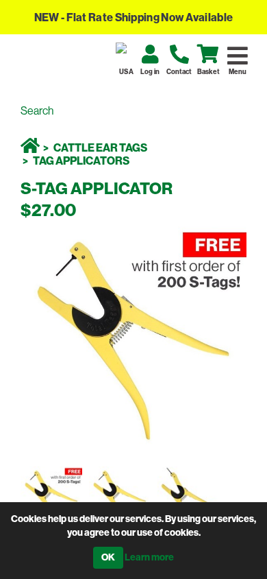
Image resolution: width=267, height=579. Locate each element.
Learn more (149, 557)
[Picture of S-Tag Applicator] (55, 497)
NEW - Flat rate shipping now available (133, 17)
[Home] (30, 147)
